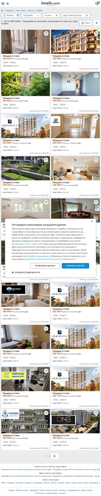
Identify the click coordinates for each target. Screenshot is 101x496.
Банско (74, 483)
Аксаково (10, 483)
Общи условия (87, 490)
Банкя (67, 483)
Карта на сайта (52, 490)
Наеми (42, 490)
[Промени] (38, 15)
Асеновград (37, 483)
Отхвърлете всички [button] (45, 266)
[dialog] (50, 248)
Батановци (93, 483)
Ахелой (46, 483)
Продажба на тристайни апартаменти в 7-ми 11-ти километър (26, 476)
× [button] (92, 221)
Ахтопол (53, 483)
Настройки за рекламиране (38, 256)
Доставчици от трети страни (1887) (27, 244)
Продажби (34, 490)
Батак (86, 483)
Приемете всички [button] (75, 266)
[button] (26, 272)
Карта (87, 23)
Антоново (19, 483)
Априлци (28, 483)
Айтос (3, 483)
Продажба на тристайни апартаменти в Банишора (73, 476)
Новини (12, 490)
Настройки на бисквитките (37, 259)
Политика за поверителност (46, 493)
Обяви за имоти (22, 490)
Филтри (10, 15)
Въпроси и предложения (69, 490)
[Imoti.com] (2, 11)
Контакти (62, 493)
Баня (80, 483)
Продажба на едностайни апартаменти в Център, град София (26, 469)
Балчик (61, 483)
